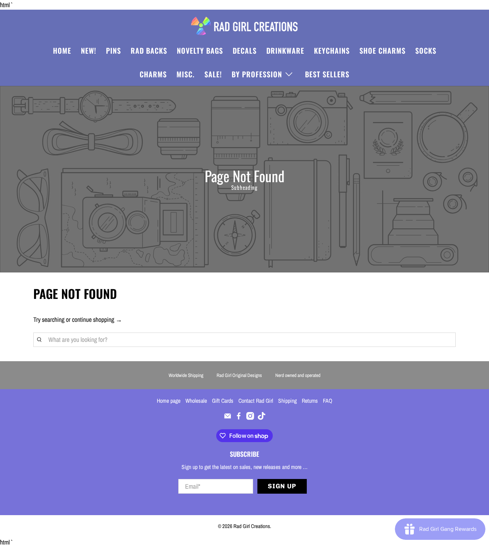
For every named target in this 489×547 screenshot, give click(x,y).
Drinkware (285, 50)
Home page (168, 401)
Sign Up (282, 486)
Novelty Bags (200, 50)
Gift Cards (222, 401)
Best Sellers (327, 74)
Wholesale (196, 401)
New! (88, 50)
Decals (245, 50)
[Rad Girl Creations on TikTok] (262, 418)
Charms (153, 74)
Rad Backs (149, 50)
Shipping (287, 401)
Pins (113, 50)
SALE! (213, 74)
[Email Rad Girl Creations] (228, 418)
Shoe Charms (382, 50)
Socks (425, 50)
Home (62, 50)
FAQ (327, 401)
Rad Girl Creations (251, 526)
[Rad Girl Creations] (244, 25)
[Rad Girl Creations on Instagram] (250, 418)
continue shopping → (97, 319)
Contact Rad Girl (255, 401)
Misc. (185, 74)
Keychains (332, 50)
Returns (310, 401)
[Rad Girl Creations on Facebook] (239, 418)
